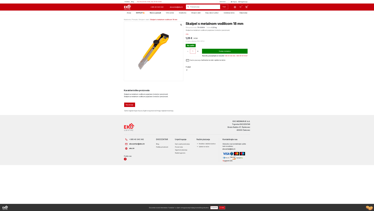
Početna (127, 1)
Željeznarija (243, 13)
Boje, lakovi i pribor (212, 13)
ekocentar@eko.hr (176, 7)
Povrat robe (179, 147)
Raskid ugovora (180, 153)
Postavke (214, 207)
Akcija (129, 13)
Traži (224, 7)
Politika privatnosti (162, 147)
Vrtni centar (170, 13)
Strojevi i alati (195, 13)
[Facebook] (187, 69)
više (187, 34)
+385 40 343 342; (229, 56)
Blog (132, 1)
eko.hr (132, 148)
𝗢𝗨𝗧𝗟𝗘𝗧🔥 (140, 13)
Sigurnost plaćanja (181, 150)
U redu (222, 207)
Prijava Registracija (240, 2)
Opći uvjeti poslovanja (182, 144)
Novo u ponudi (155, 13)
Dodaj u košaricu (225, 51)
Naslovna (127, 20)
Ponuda (135, 20)
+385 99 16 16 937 (242, 56)
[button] (181, 25)
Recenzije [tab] (129, 105)
